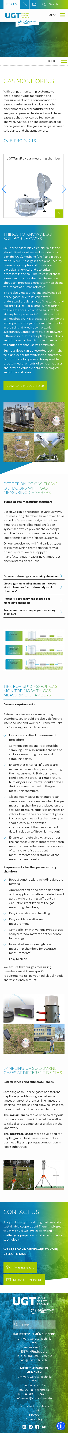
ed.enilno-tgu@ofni (34, 1360)
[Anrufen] (25, 4)
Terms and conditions (34, 1406)
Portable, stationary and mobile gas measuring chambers (26, 600)
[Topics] (34, 1305)
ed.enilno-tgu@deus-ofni (34, 1398)
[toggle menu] (63, 61)
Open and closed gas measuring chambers (31, 576)
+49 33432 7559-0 (23, 1267)
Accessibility (34, 1419)
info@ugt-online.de (27, 1280)
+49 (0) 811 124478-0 (37, 1393)
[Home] (17, 15)
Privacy (34, 1414)
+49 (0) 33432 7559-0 (37, 1355)
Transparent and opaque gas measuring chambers (29, 612)
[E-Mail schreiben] (34, 4)
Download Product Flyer (25, 385)
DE (8, 4)
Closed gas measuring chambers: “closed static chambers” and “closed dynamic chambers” (29, 587)
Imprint (34, 1410)
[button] (4, 189)
